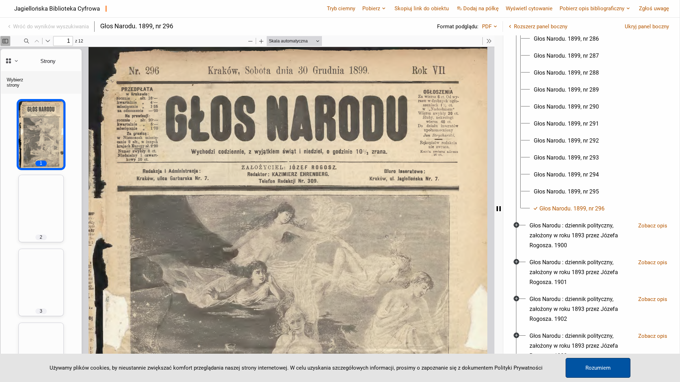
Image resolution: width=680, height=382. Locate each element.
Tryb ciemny (341, 8)
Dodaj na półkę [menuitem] (481, 8)
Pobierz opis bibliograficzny (592, 8)
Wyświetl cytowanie (529, 8)
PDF (487, 26)
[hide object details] (498, 208)
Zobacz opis (652, 225)
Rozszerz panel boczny (540, 26)
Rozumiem (598, 368)
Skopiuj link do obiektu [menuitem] (422, 8)
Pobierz (371, 8)
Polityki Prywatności (518, 368)
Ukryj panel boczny (647, 26)
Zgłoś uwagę (654, 8)
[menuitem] (566, 39)
